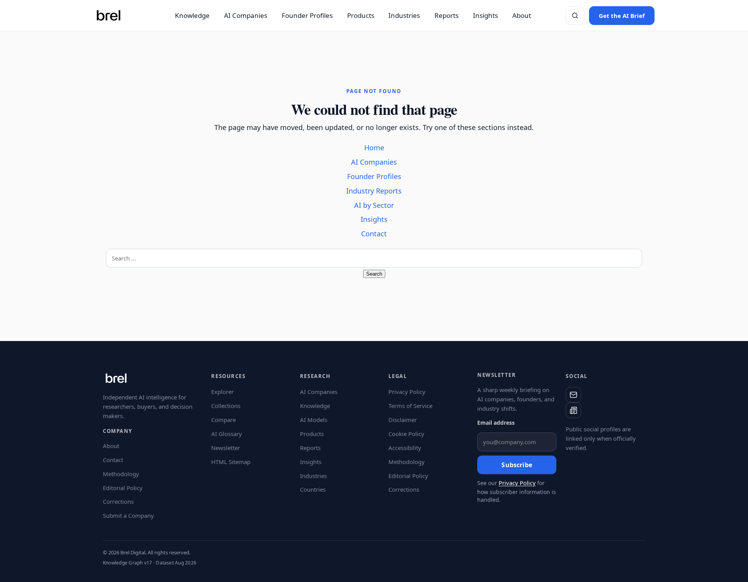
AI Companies (245, 15)
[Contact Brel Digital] (573, 395)
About (521, 15)
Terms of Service (410, 406)
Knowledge (192, 15)
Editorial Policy (123, 488)
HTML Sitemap (231, 462)
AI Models (313, 420)
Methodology (121, 474)
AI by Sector (374, 205)
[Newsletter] (573, 410)
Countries (313, 489)
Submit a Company (128, 515)
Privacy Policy (406, 392)
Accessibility (404, 448)
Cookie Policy (406, 434)
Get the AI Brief (622, 15)
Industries (404, 15)
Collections (225, 406)
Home (374, 147)
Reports (446, 15)
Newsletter (225, 448)
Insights (485, 15)
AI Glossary (226, 434)
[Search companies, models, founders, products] (575, 15)
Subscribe (516, 465)
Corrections (118, 501)
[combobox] (374, 258)
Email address (496, 422)
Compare (223, 420)
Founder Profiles (307, 15)
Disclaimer (402, 420)
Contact (374, 233)
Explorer (222, 392)
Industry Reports (374, 190)
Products (360, 15)
